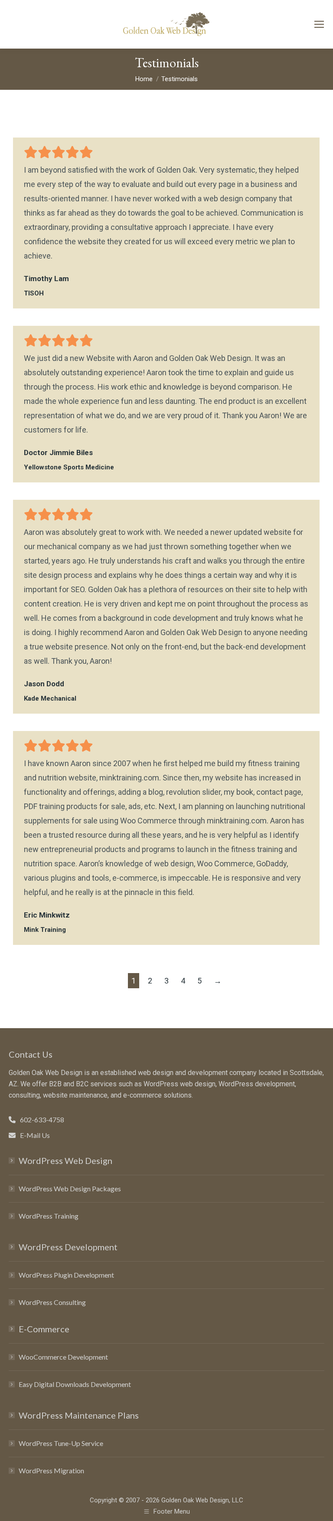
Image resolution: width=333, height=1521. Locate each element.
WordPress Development (68, 1247)
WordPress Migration (51, 1470)
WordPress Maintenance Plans (79, 1415)
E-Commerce (44, 1329)
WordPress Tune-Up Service (61, 1443)
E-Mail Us (35, 1135)
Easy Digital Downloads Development (75, 1384)
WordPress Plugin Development (66, 1275)
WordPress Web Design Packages (70, 1188)
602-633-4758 (42, 1119)
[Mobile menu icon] (319, 24)
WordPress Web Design (65, 1160)
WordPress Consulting (52, 1302)
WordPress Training (48, 1216)
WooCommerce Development (63, 1357)
